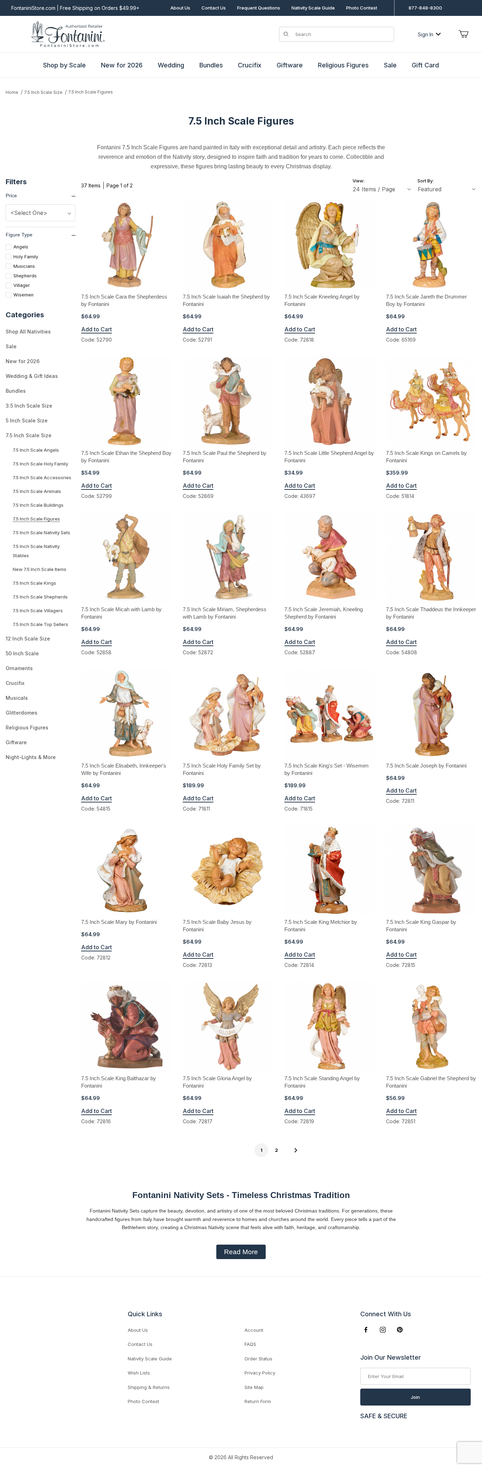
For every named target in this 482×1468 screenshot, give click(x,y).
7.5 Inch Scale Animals (37, 491)
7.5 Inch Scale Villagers (38, 610)
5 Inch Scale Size (27, 420)
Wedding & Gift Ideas (32, 376)
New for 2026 (122, 65)
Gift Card (425, 65)
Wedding (171, 65)
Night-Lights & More (31, 757)
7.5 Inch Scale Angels (36, 450)
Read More (241, 1252)
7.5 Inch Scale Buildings (38, 505)
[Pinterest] (399, 1329)
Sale (390, 65)
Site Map (254, 1387)
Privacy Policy (260, 1373)
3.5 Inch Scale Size (29, 406)
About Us (180, 8)
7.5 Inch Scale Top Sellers (40, 624)
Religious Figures (343, 65)
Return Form (258, 1401)
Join (415, 1397)
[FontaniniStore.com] (66, 34)
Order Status (258, 1358)
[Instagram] (383, 1329)
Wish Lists (139, 1373)
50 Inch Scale (22, 653)
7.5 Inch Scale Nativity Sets (41, 532)
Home (12, 92)
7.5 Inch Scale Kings (34, 583)
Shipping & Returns (149, 1387)
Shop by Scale (64, 65)
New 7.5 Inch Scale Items (39, 569)
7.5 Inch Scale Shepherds (40, 597)
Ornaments (19, 668)
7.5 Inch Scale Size (43, 92)
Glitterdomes (21, 713)
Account (254, 1330)
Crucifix (249, 65)
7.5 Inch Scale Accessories (42, 477)
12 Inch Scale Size (28, 639)
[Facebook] (366, 1329)
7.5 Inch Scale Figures (90, 92)
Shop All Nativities (28, 332)
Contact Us (213, 8)
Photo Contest (361, 8)
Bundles (211, 65)
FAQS (250, 1344)
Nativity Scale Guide (313, 8)
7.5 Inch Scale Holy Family (40, 464)
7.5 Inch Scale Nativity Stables (36, 550)
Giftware (290, 65)
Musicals (17, 698)
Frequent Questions (258, 8)
